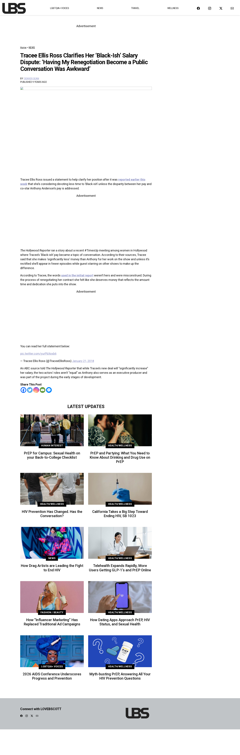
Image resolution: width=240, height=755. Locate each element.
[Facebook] (23, 390)
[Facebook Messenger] (49, 390)
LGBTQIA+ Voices (59, 8)
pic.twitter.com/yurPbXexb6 (38, 353)
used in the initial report (77, 275)
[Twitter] (30, 390)
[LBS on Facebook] (198, 8)
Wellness (173, 8)
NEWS (32, 47)
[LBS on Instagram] (209, 8)
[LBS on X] (220, 8)
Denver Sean (31, 78)
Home (23, 47)
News (100, 8)
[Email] (42, 390)
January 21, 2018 (83, 361)
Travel (135, 8)
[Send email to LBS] (232, 8)
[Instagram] (36, 390)
